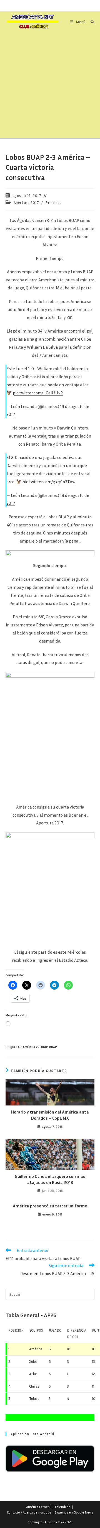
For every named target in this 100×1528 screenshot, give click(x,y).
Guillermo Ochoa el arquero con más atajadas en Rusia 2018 (50, 1179)
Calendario (63, 1507)
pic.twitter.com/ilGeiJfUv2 (38, 393)
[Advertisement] (50, 85)
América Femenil (38, 1507)
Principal (53, 202)
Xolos (33, 1361)
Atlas (33, 1373)
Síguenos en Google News (74, 1512)
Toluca (34, 1398)
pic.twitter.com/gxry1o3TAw (48, 481)
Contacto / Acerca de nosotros (29, 1512)
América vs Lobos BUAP (40, 1047)
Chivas (34, 1386)
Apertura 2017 (26, 202)
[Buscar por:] (90, 21)
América (35, 1349)
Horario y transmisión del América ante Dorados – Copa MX (50, 1115)
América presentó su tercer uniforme (50, 1206)
